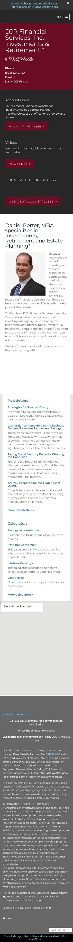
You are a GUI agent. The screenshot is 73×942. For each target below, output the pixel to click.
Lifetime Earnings (20, 563)
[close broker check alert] (68, 3)
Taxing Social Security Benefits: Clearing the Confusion (36, 456)
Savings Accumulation (23, 530)
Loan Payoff (16, 577)
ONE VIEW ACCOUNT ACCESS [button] (31, 201)
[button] (62, 17)
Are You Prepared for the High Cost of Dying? (34, 484)
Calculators (17, 523)
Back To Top (59, 930)
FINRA (49, 754)
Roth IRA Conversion (22, 545)
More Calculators (21, 594)
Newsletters (18, 400)
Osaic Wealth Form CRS (17, 714)
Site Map (8, 918)
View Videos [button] (18, 164)
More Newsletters (21, 510)
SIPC (57, 754)
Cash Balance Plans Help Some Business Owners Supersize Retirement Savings (36, 427)
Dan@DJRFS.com (17, 81)
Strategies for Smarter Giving (28, 407)
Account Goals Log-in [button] (25, 126)
